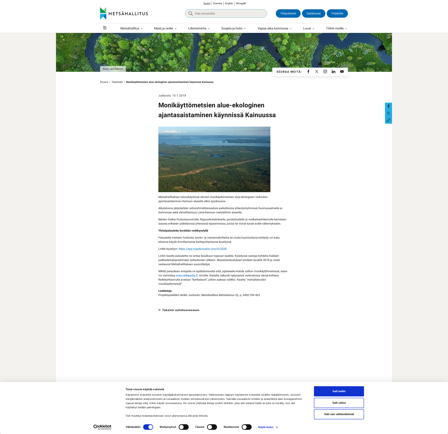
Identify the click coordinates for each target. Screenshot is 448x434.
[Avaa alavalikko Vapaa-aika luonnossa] (290, 28)
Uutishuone (314, 13)
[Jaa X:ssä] (388, 113)
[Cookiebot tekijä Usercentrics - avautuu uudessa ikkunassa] (102, 427)
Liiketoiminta (197, 28)
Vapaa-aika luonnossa (273, 28)
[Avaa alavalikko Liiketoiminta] (209, 28)
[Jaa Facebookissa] (388, 106)
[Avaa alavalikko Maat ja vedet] (175, 28)
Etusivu (104, 82)
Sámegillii (241, 3)
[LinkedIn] (333, 72)
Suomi (207, 3)
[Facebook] (308, 72)
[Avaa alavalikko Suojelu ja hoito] (245, 28)
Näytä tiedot (265, 427)
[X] (317, 72)
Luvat (307, 28)
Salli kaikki (338, 391)
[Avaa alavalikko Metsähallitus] (142, 28)
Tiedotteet (117, 82)
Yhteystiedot (288, 13)
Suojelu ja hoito (232, 28)
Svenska (217, 3)
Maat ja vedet (163, 28)
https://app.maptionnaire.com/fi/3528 (202, 249)
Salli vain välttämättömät (339, 414)
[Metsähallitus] (124, 13)
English (229, 3)
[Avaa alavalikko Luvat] (313, 28)
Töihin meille (335, 28)
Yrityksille (337, 13)
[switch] (184, 427)
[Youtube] (342, 72)
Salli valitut (339, 402)
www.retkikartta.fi (187, 275)
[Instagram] (325, 72)
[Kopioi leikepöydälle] (388, 120)
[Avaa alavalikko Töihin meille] (346, 28)
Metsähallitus (129, 28)
